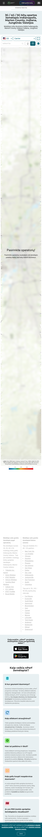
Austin (27, 582)
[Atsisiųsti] (21, 648)
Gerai (21, 833)
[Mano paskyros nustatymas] (38, 3)
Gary (26, 608)
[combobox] (7, 38)
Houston (28, 558)
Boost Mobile (9, 594)
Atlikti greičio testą (27, 3)
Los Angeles (29, 554)
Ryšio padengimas (28, 43)
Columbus (28, 584)
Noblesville (28, 625)
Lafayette (28, 618)
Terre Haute (29, 620)
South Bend (29, 601)
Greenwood (29, 629)
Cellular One (9, 587)
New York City (29, 551)
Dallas (27, 570)
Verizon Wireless (11, 580)
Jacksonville (29, 577)
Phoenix (27, 563)
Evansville (28, 599)
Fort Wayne (29, 596)
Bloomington (29, 606)
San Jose (28, 573)
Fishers (27, 613)
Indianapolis (29, 575)
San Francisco (30, 580)
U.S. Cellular (9, 589)
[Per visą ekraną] (38, 38)
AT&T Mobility (10, 577)
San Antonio (29, 566)
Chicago (27, 556)
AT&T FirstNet (10, 592)
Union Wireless (10, 575)
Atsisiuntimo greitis (33, 43)
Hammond (28, 603)
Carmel (27, 610)
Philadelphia (29, 561)
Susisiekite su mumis (17, 792)
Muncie (27, 615)
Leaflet (4, 461)
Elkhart (27, 627)
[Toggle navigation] (3, 3)
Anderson (28, 622)
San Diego (28, 568)
